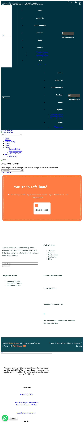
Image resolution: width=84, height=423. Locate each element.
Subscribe (6, 265)
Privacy (51, 343)
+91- (26, 394)
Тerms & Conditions (64, 343)
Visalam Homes (14, 343)
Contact (79, 346)
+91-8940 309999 (50, 288)
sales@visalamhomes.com (10, 3)
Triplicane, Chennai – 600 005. (26, 405)
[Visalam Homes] (7, 130)
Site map (77, 343)
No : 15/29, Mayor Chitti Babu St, (26, 403)
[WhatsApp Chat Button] (5, 418)
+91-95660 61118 (68, 37)
